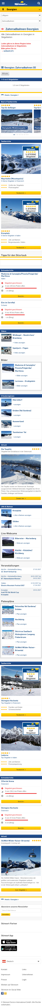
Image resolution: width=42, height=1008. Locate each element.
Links (24, 969)
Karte (5, 73)
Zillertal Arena (7, 781)
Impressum (5, 975)
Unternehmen (27, 975)
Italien (3, 279)
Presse (4, 980)
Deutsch (10, 961)
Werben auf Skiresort (9, 985)
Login (24, 980)
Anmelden (5, 914)
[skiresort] (21, 3)
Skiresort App (7, 936)
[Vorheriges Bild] (2, 120)
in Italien (17, 236)
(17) (8, 51)
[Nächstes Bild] (39, 120)
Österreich (5, 784)
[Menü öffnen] (3, 3)
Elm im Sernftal (8, 303)
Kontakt (4, 969)
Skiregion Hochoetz (9, 808)
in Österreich (19, 181)
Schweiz (4, 305)
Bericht (20, 296)
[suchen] (39, 3)
